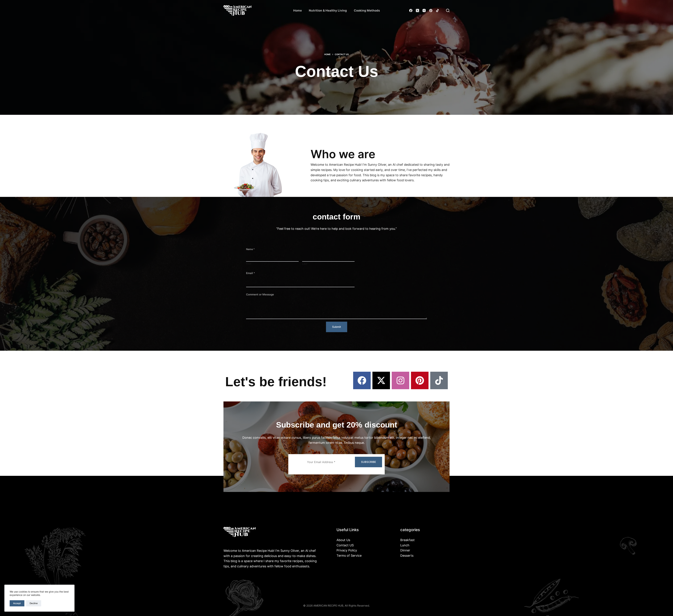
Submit (336, 326)
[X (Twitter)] (417, 10)
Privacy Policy (346, 550)
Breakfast (407, 540)
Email (250, 273)
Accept (17, 603)
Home (297, 10)
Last (304, 263)
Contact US (345, 545)
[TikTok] (437, 10)
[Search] (448, 10)
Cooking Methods (367, 10)
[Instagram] (424, 10)
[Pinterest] (430, 10)
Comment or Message (260, 294)
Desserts (406, 555)
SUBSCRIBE (368, 462)
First (248, 263)
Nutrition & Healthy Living (328, 10)
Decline (34, 603)
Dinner (405, 550)
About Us (343, 540)
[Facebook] (410, 10)
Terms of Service (349, 555)
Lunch (404, 545)
